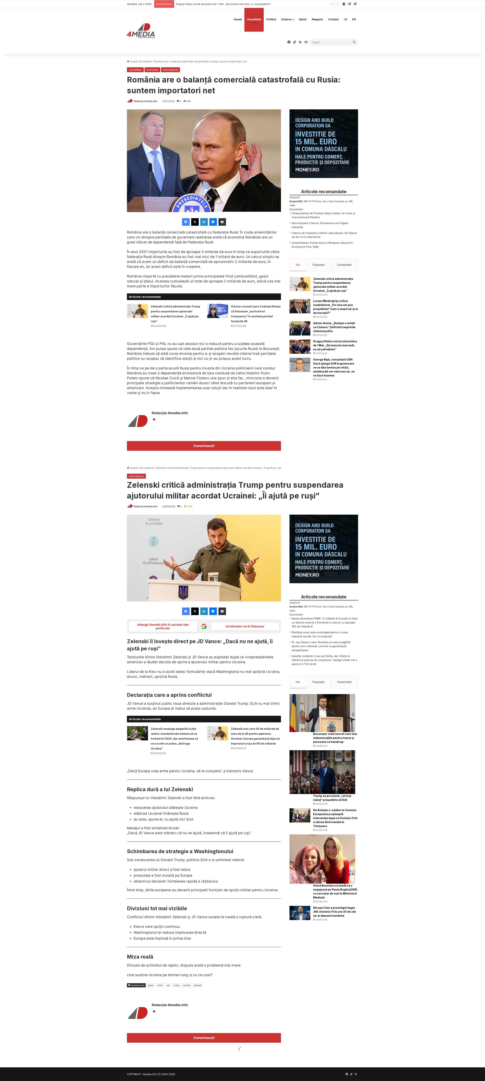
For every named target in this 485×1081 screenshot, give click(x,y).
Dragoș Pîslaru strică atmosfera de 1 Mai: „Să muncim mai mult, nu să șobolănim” (335, 345)
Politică (271, 19)
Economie (152, 69)
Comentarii (344, 265)
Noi (298, 265)
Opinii (303, 19)
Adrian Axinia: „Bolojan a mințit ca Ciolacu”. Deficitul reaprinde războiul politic (334, 327)
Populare (319, 265)
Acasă (238, 19)
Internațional (170, 69)
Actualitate (254, 19)
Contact (333, 19)
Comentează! (203, 446)
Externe (286, 19)
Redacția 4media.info (145, 101)
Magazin (317, 19)
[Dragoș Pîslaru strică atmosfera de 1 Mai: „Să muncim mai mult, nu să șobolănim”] (299, 346)
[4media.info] (141, 30)
